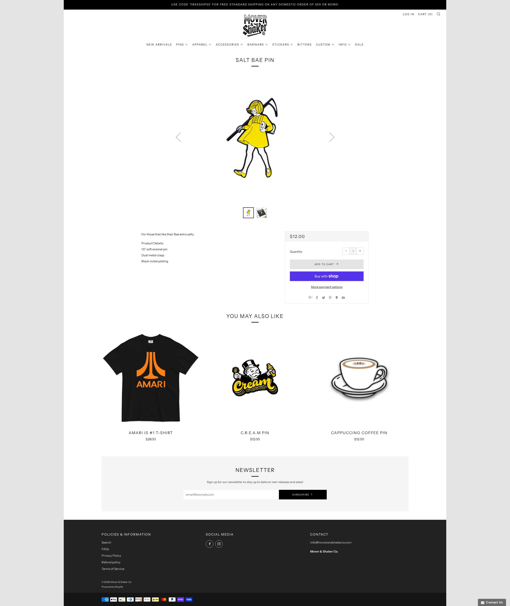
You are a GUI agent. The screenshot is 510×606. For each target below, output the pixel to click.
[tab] (248, 212)
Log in (408, 14)
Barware (255, 44)
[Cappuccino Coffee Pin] (359, 378)
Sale (359, 44)
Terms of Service (113, 569)
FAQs (105, 549)
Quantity (296, 251)
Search (106, 542)
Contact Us (493, 602)
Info (343, 44)
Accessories (227, 44)
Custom (323, 44)
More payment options (326, 287)
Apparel (200, 44)
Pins (180, 44)
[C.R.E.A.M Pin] (255, 378)
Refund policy (111, 562)
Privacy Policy (111, 555)
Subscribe (300, 494)
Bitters (304, 44)
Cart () (425, 14)
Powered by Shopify (112, 586)
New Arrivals (159, 44)
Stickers (280, 44)
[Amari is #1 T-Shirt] (151, 378)
